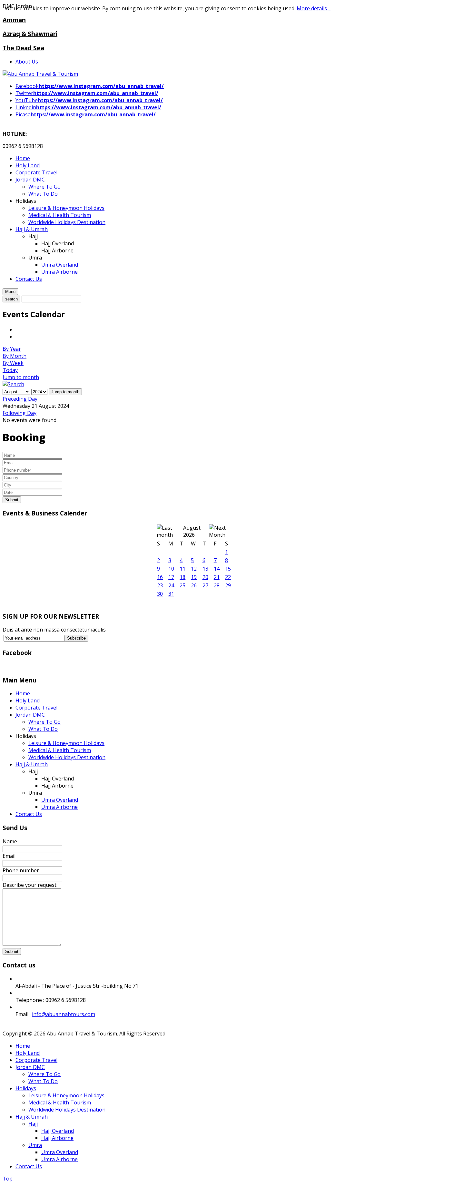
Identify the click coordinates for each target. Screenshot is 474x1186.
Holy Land (27, 700)
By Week (13, 363)
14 (217, 568)
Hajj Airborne (57, 1138)
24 (171, 585)
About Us (26, 61)
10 (171, 568)
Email (9, 855)
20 (205, 577)
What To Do (43, 728)
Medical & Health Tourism (59, 750)
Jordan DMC (30, 714)
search (11, 299)
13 (205, 568)
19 (194, 577)
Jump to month (21, 377)
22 (228, 577)
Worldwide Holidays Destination (66, 757)
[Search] (13, 384)
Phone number (21, 870)
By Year (12, 348)
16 (160, 577)
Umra (35, 1145)
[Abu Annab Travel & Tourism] (40, 73)
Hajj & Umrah (31, 764)
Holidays (25, 1088)
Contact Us (28, 814)
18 (182, 577)
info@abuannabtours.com (63, 1014)
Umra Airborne (59, 806)
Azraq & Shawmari (30, 34)
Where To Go (44, 721)
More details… (314, 8)
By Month (14, 355)
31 (171, 593)
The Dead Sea (23, 48)
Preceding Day (20, 398)
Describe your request (29, 884)
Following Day (19, 413)
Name (10, 841)
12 (194, 568)
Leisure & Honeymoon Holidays (66, 743)
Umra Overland (59, 799)
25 (182, 585)
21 (217, 577)
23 (160, 585)
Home (22, 693)
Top (8, 1178)
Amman (14, 20)
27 (205, 585)
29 (228, 585)
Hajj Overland (57, 1130)
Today (10, 370)
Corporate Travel (36, 707)
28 (217, 585)
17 (171, 577)
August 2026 (192, 531)
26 (194, 585)
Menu (10, 291)
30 (160, 593)
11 (182, 568)
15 (228, 568)
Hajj (33, 1123)
